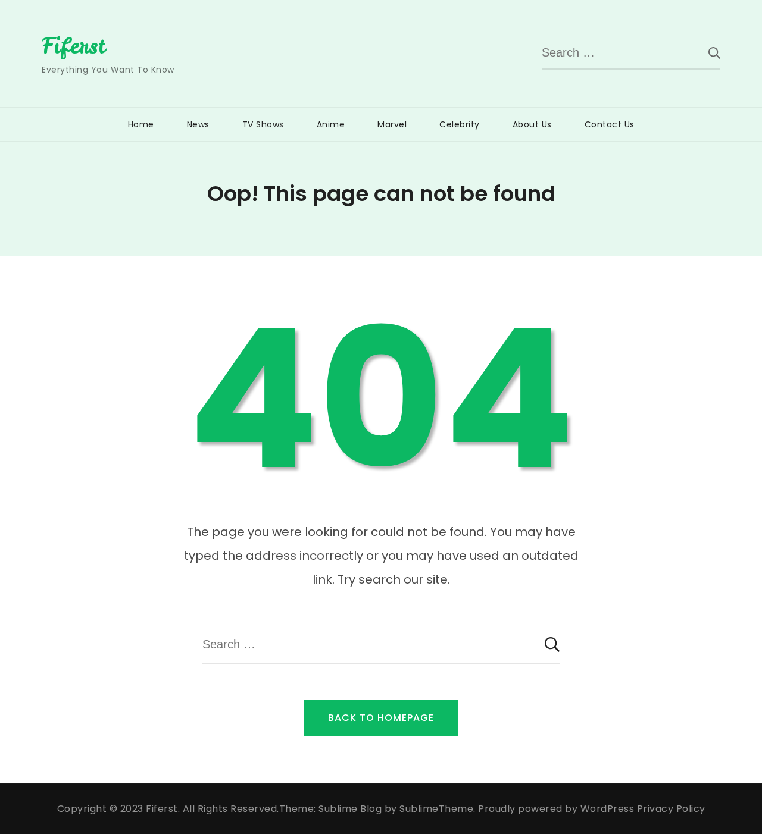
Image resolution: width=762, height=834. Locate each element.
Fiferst (73, 46)
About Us (532, 124)
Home (141, 124)
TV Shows (263, 124)
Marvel (392, 124)
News (198, 124)
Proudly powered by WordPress (557, 809)
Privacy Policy (671, 809)
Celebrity (459, 124)
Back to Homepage (381, 718)
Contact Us (610, 124)
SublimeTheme (436, 809)
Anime (331, 124)
